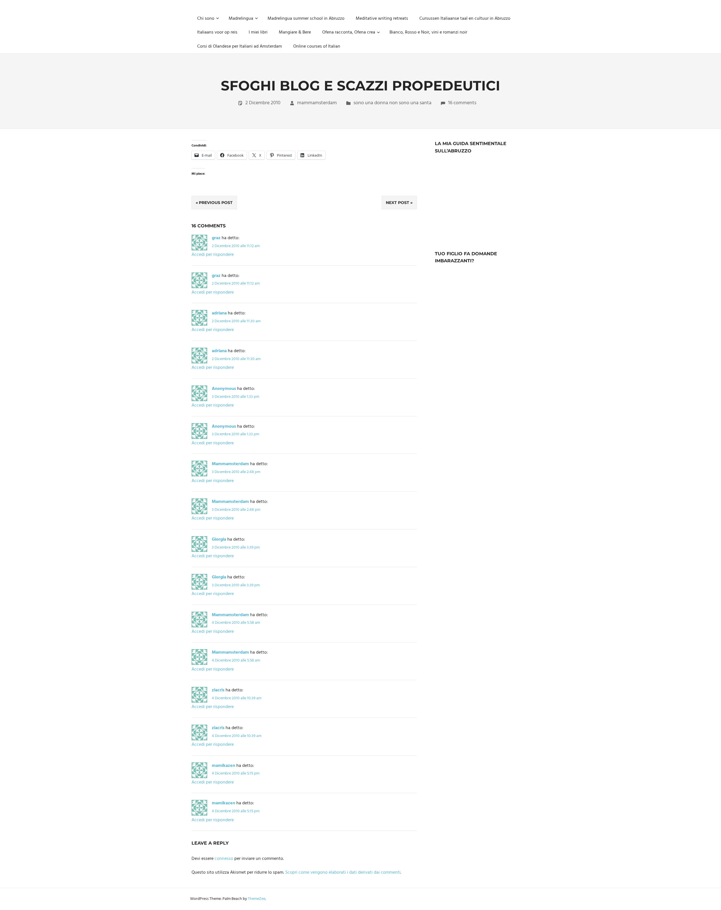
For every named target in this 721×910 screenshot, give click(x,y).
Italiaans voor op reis (217, 32)
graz (216, 238)
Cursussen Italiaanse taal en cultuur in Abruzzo (464, 18)
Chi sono (205, 18)
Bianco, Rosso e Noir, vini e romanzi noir (428, 32)
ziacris (218, 690)
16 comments (462, 103)
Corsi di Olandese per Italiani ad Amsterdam (239, 46)
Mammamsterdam (230, 464)
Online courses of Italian (316, 46)
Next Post (397, 202)
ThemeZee (256, 899)
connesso (224, 858)
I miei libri (258, 32)
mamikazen (223, 765)
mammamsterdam (317, 103)
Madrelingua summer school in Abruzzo (306, 18)
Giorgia (219, 539)
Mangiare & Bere (295, 32)
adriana (219, 313)
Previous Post (216, 202)
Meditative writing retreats (382, 18)
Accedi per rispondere (213, 254)
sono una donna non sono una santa (392, 103)
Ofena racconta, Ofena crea (348, 32)
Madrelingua (241, 18)
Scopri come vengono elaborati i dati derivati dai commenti (342, 872)
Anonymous (224, 388)
